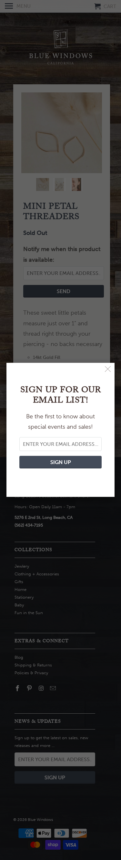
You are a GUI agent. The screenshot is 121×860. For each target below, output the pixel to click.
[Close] (108, 369)
